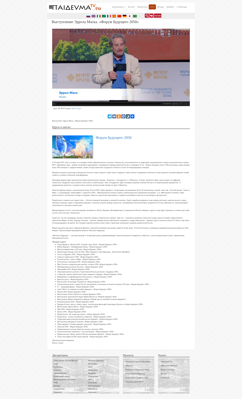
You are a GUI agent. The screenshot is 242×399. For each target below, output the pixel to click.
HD (73, 108)
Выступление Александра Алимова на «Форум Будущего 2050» (81, 282)
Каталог (131, 7)
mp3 (79, 108)
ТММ (56, 383)
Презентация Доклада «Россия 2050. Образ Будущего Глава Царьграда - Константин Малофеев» (93, 252)
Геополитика (93, 376)
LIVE (152, 7)
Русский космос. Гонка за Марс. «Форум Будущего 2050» (79, 259)
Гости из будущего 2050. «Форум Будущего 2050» (76, 254)
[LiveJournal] (128, 116)
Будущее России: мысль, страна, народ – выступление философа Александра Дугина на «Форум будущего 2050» (100, 304)
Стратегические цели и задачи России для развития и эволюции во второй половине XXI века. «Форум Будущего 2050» (103, 284)
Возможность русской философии (138, 362)
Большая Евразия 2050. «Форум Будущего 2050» (75, 302)
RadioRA (170, 7)
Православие (93, 370)
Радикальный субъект (62, 376)
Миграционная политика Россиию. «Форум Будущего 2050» (80, 267)
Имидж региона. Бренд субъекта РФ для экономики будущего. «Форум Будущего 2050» (90, 334)
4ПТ (90, 379)
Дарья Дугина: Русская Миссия (65, 361)
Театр (90, 367)
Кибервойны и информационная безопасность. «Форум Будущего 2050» (84, 277)
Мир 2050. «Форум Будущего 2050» (70, 309)
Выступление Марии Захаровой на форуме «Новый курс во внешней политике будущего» (91, 299)
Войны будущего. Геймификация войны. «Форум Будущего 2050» (82, 247)
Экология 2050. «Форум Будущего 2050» (72, 327)
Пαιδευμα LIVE (166, 362)
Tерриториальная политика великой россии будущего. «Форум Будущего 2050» (87, 319)
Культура (57, 386)
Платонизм (92, 383)
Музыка (160, 7)
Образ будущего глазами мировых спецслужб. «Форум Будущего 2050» (84, 324)
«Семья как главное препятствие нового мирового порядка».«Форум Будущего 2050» (89, 274)
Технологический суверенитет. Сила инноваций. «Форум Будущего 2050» (85, 332)
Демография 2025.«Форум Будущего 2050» (73, 269)
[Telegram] (110, 116)
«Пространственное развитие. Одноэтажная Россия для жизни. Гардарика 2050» (87, 272)
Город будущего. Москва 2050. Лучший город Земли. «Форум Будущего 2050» (87, 244)
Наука (56, 364)
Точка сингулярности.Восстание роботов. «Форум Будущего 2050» (82, 337)
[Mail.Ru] (123, 116)
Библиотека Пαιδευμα (169, 366)
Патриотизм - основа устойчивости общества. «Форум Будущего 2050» (84, 317)
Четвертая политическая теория (137, 370)
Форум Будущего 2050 (114, 137)
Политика (57, 370)
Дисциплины (118, 7)
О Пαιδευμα (182, 7)
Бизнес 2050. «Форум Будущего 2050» (71, 312)
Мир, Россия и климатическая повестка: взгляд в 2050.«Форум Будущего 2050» (87, 264)
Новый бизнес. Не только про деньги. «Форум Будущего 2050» (81, 314)
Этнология (58, 392)
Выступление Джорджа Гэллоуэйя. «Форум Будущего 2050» (80, 322)
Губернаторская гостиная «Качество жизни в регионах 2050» (80, 329)
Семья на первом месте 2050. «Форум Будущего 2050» (78, 257)
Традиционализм (60, 373)
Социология (92, 389)
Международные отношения (64, 379)
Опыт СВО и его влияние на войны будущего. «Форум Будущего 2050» (84, 289)
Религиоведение (94, 386)
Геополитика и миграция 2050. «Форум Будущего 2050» (78, 262)
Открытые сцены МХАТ (134, 382)
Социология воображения (135, 374)
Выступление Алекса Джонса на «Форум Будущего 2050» (79, 294)
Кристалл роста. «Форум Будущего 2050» (73, 279)
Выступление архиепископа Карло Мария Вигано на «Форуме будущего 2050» (87, 297)
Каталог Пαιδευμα (167, 370)
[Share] (132, 116)
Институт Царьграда (96, 361)
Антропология (59, 389)
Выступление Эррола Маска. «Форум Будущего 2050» (77, 307)
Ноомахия (92, 373)
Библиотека (142, 7)
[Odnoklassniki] (119, 116)
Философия (92, 364)
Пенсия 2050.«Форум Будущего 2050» (71, 292)
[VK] (114, 116)
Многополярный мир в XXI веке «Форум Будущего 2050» (79, 249)
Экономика (92, 392)
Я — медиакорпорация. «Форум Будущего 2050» (75, 287)
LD (76, 108)
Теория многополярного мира (136, 378)
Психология (58, 367)
